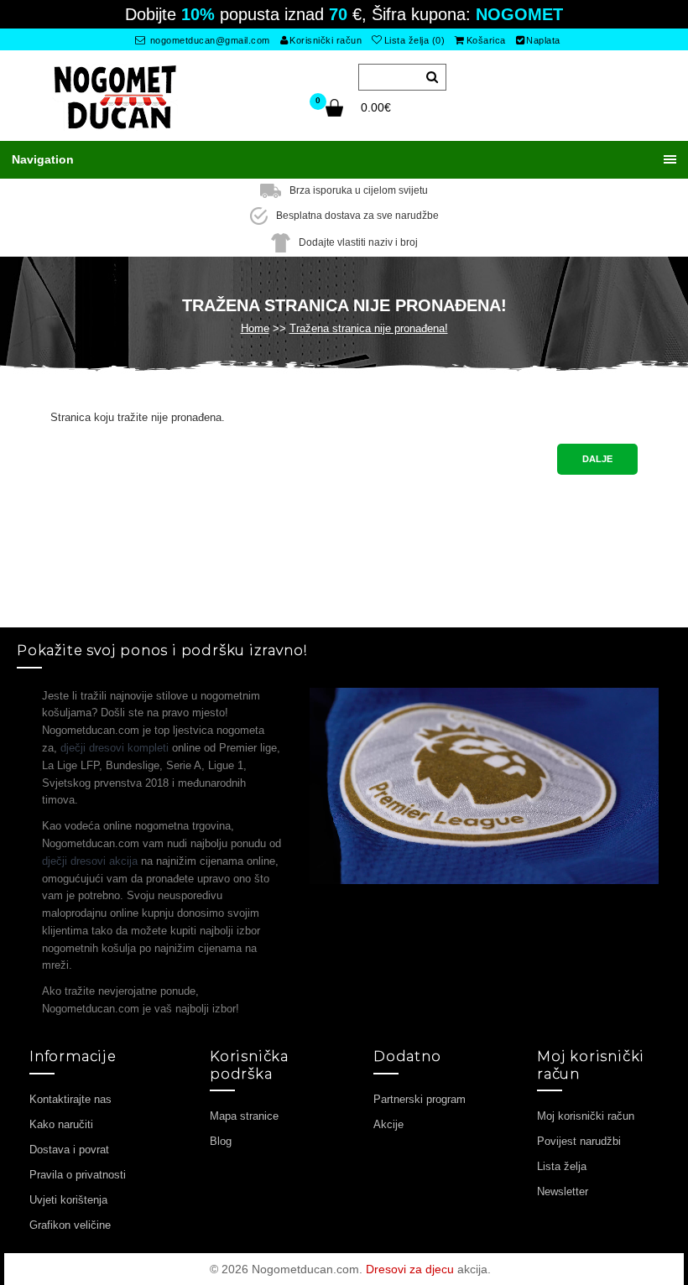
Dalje (597, 459)
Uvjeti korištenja (68, 1200)
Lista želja (561, 1166)
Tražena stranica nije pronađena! (368, 328)
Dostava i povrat (69, 1149)
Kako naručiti (61, 1124)
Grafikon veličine (70, 1225)
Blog (221, 1141)
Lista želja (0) (415, 40)
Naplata (543, 40)
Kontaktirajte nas (70, 1099)
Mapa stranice (244, 1116)
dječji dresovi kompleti (114, 747)
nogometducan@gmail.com (208, 40)
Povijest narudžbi (579, 1141)
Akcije (388, 1124)
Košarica (486, 40)
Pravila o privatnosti (77, 1174)
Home (255, 328)
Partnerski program (419, 1099)
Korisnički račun (325, 40)
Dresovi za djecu (410, 1269)
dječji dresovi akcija (90, 861)
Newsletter (562, 1191)
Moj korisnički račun (585, 1116)
